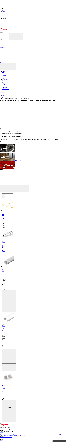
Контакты (1, 432)
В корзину (9, 297)
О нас (1, 437)
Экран (3, 197)
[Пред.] (7, 188)
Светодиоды (4, 90)
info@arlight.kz (14, 428)
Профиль (4, 196)
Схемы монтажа (26, 438)
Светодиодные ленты (3, 434)
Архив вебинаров (10, 438)
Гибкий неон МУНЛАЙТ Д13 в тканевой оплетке (22, 152)
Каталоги (1, 438)
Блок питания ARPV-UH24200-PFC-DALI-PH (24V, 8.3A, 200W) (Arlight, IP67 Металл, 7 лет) (3, 247)
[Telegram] (7, 183)
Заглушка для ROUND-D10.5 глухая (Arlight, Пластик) (3, 386)
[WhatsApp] (48, 176)
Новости (3, 10)
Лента (3, 195)
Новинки (3, 95)
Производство (4, 437)
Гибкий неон (3, 86)
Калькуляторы (22, 438)
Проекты (3, 11)
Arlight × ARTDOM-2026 (18, 168)
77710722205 (10, 428)
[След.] (22, 188)
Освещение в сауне (18, 160)
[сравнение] (9, 301)
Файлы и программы (32, 438)
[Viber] (34, 176)
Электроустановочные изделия (13, 435)
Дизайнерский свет (43, 434)
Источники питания (4, 73)
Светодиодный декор (5, 435)
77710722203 (6, 428)
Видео (4, 438)
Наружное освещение (3, 85)
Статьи (14, 438)
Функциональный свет (36, 434)
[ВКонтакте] (7, 176)
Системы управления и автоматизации (19, 434)
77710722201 (2, 428)
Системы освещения (3, 83)
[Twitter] (20, 176)
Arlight (7, 433)
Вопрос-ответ (18, 438)
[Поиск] (16, 36)
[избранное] (9, 308)
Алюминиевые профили (4, 78)
